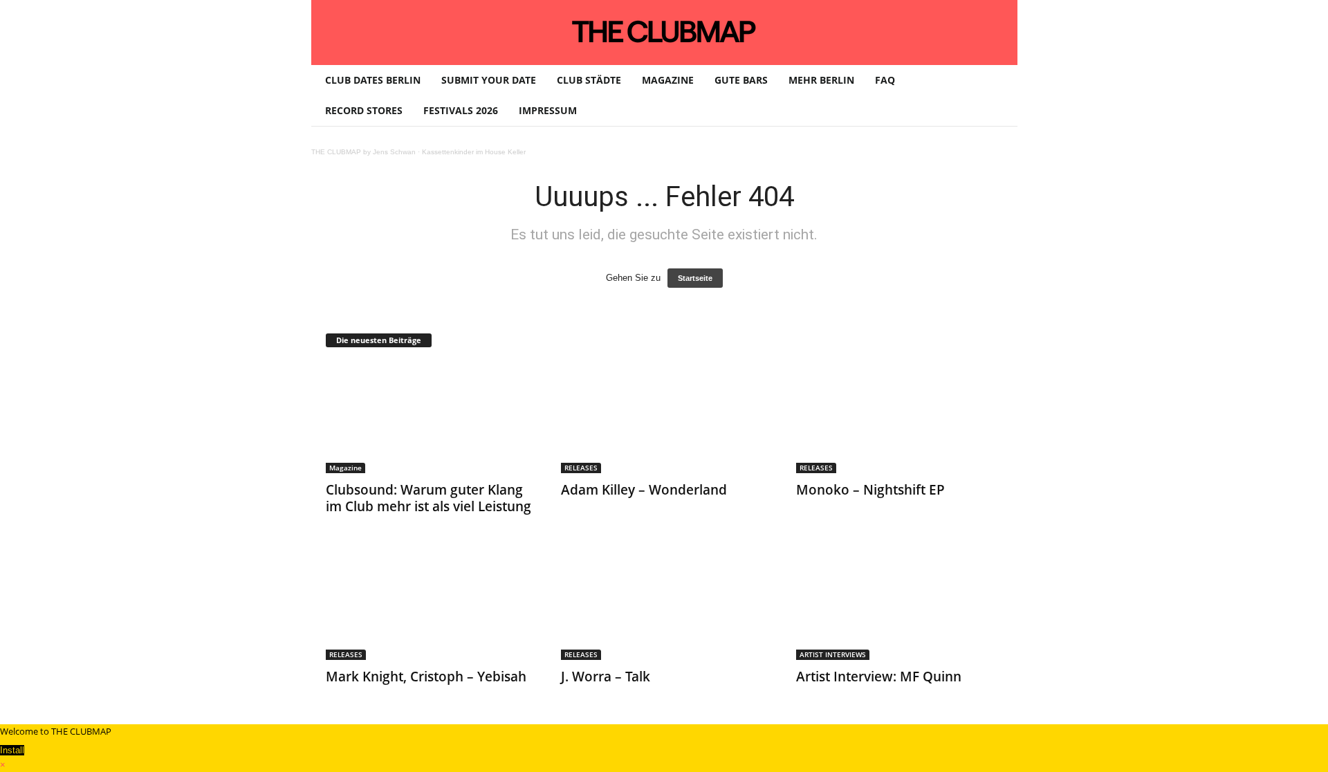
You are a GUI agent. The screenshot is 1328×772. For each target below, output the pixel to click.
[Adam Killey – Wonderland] (664, 417)
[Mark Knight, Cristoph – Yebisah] (429, 604)
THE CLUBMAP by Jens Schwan (363, 152)
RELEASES (581, 467)
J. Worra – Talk (605, 677)
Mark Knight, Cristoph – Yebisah (426, 677)
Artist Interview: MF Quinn (878, 677)
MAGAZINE (668, 79)
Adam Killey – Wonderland (644, 490)
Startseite (695, 278)
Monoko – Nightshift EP (870, 490)
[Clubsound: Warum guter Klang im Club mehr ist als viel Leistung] (429, 417)
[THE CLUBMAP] (664, 31)
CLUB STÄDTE (589, 79)
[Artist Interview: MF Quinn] (900, 604)
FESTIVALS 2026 (460, 110)
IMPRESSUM (548, 110)
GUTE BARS (741, 79)
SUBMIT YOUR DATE (488, 79)
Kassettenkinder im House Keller (474, 152)
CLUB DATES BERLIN (373, 79)
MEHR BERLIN (821, 79)
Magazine (345, 467)
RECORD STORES (364, 110)
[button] (996, 95)
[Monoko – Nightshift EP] (900, 417)
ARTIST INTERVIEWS (833, 654)
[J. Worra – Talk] (664, 604)
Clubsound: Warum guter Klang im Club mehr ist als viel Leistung (428, 498)
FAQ (885, 79)
